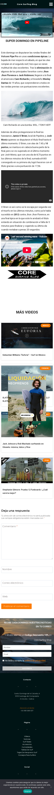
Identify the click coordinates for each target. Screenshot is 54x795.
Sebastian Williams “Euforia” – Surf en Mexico (24, 355)
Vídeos (27, 736)
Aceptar (27, 791)
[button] (43, 377)
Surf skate (27, 742)
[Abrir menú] (51, 4)
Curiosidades (27, 747)
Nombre (7, 569)
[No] (51, 787)
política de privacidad (35, 660)
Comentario (9, 526)
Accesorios (27, 744)
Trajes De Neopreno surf (27, 752)
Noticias (27, 739)
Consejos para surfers (27, 755)
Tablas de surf (27, 750)
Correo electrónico (12, 583)
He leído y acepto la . (25, 660)
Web (5, 596)
